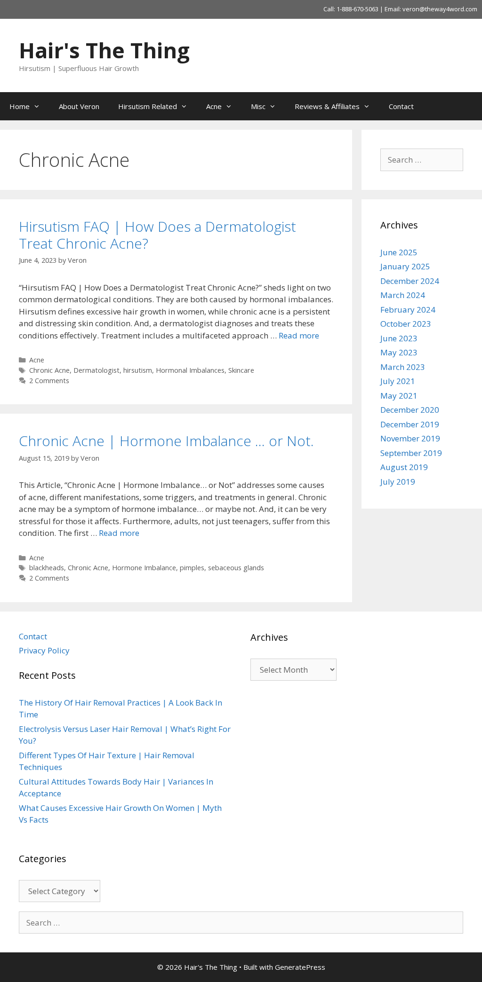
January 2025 (405, 266)
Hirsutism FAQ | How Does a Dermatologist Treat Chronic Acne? (157, 235)
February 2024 (407, 309)
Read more (299, 335)
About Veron (79, 106)
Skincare (241, 370)
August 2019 (404, 467)
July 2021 (397, 381)
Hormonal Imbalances (190, 370)
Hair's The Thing (104, 50)
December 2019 (409, 424)
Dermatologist (96, 370)
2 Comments (49, 380)
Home (19, 106)
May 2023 (399, 352)
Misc (258, 106)
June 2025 (399, 252)
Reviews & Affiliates (327, 106)
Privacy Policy (44, 650)
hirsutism (137, 370)
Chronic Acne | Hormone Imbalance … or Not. (166, 440)
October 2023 (405, 323)
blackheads (46, 567)
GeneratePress (300, 967)
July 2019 (397, 481)
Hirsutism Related (147, 106)
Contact (401, 106)
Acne (214, 106)
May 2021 (399, 395)
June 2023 (399, 338)
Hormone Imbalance (144, 567)
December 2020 (409, 409)
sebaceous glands (236, 567)
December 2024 (409, 280)
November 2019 (410, 438)
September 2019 (411, 453)
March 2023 (402, 366)
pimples (192, 567)
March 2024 (402, 295)
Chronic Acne (49, 370)
